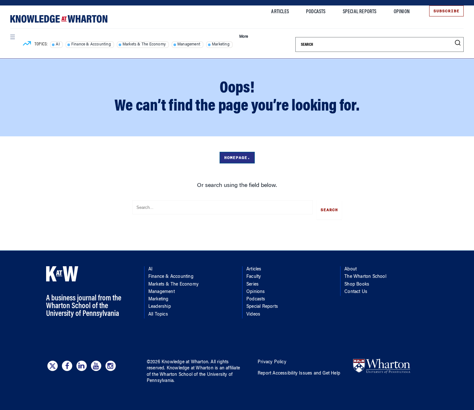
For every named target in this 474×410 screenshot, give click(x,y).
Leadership (159, 307)
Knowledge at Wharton (185, 362)
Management (188, 44)
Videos (253, 314)
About (350, 269)
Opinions (255, 292)
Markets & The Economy (144, 44)
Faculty (253, 277)
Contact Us (355, 292)
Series (252, 284)
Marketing (221, 44)
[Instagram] (110, 366)
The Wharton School (365, 277)
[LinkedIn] (81, 366)
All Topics (158, 314)
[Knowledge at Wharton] (58, 19)
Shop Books (356, 284)
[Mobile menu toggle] (12, 36)
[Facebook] (67, 366)
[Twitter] (52, 366)
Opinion (402, 12)
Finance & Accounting (91, 44)
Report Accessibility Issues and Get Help (299, 373)
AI (57, 44)
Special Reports (360, 12)
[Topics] (27, 44)
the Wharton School (172, 375)
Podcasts (316, 12)
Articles (280, 12)
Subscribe (446, 11)
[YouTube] (96, 366)
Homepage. (237, 157)
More (243, 37)
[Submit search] (457, 43)
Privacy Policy (272, 362)
